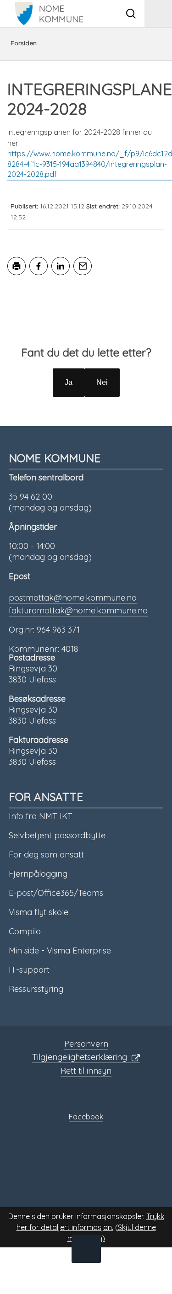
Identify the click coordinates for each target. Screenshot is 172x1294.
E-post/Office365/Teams (56, 893)
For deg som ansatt (46, 854)
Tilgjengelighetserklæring (79, 1057)
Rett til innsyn (86, 1070)
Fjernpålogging (38, 873)
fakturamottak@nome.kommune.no (78, 610)
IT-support (29, 969)
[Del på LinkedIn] (60, 266)
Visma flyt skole (38, 912)
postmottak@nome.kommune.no (73, 597)
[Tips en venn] (82, 266)
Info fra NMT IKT (40, 816)
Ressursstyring (36, 989)
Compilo (25, 931)
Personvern (86, 1043)
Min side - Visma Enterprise (60, 950)
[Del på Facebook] (38, 266)
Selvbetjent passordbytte (57, 835)
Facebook (86, 1116)
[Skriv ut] (16, 266)
